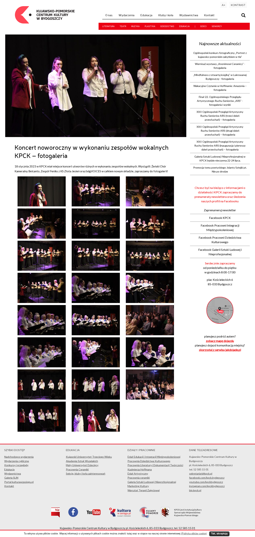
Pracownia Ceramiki (77, 469)
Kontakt (209, 15)
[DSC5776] (96, 237)
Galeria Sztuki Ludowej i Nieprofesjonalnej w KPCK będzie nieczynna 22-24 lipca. (219, 158)
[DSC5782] (42, 269)
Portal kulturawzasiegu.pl (19, 481)
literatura (108, 26)
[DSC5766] (96, 205)
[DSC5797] (42, 334)
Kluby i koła (165, 15)
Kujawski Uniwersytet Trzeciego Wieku (89, 456)
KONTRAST (238, 5)
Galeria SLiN (11, 477)
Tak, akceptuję (219, 533)
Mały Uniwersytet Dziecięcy (82, 465)
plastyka (150, 26)
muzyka (135, 26)
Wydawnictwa (188, 15)
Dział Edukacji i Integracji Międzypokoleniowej (154, 456)
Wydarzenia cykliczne (16, 461)
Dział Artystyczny (138, 473)
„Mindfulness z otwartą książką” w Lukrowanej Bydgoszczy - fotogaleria (220, 76)
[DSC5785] (96, 269)
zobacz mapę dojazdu (220, 341)
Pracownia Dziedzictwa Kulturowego (149, 461)
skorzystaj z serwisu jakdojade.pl (220, 349)
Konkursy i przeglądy (16, 465)
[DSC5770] (42, 237)
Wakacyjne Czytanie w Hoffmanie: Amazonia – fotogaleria (220, 87)
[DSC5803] (42, 366)
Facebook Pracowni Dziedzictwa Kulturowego (220, 240)
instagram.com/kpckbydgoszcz (207, 486)
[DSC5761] (42, 205)
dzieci (203, 26)
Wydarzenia (126, 15)
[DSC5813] (96, 398)
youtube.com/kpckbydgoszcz (206, 481)
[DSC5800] (96, 334)
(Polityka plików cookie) (194, 533)
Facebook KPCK (220, 217)
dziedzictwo (167, 26)
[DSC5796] (150, 302)
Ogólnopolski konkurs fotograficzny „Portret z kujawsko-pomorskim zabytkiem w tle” (220, 54)
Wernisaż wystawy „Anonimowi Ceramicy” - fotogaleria (220, 65)
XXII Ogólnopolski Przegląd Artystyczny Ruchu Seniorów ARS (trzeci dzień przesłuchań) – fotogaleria (220, 115)
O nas (109, 15)
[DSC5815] (150, 398)
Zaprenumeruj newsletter (220, 210)
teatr (123, 26)
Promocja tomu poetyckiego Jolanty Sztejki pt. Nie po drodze (220, 169)
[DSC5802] (150, 334)
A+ (223, 5)
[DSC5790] (150, 269)
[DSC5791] (42, 302)
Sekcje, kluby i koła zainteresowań (85, 473)
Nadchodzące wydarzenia (19, 456)
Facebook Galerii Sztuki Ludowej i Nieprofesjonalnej (220, 252)
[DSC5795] (96, 302)
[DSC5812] (42, 398)
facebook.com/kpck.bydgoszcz (206, 477)
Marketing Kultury (138, 486)
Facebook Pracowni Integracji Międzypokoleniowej (220, 228)
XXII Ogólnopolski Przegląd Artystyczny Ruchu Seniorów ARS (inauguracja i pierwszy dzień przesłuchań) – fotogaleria (219, 145)
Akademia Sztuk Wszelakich (82, 461)
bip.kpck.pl (195, 490)
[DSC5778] (150, 237)
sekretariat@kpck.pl (200, 473)
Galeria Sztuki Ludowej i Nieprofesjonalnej (152, 481)
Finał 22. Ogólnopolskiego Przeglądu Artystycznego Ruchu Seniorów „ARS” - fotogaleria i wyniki (220, 100)
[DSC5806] (96, 366)
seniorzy (217, 26)
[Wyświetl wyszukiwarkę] (244, 15)
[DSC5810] (150, 366)
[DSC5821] (96, 430)
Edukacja (146, 15)
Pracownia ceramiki (139, 477)
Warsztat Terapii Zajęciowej (144, 490)
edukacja (184, 26)
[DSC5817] (42, 430)
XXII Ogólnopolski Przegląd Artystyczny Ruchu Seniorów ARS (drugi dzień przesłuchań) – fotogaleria (220, 130)
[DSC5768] (150, 205)
